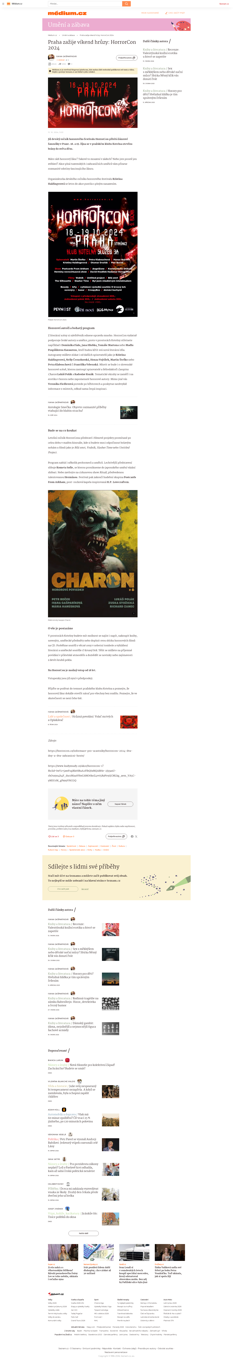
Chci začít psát (177, 13)
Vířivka (164, 1331)
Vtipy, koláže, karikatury (63, 1214)
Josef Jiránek (55, 1209)
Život (114, 846)
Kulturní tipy (53, 850)
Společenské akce (77, 850)
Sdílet (64, 64)
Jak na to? (85, 889)
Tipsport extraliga (101, 1310)
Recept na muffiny (124, 1307)
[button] (93, 103)
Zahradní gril (155, 1331)
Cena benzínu (130, 1327)
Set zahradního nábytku (138, 1331)
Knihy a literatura (154, 50)
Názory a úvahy (57, 1065)
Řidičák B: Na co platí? (172, 1314)
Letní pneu (123, 1335)
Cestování (104, 846)
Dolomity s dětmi (147, 1321)
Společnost (71, 846)
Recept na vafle (123, 1317)
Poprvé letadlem (147, 1307)
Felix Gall (74, 1317)
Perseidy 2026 (118, 1327)
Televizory (144, 1335)
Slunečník (114, 1331)
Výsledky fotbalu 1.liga (102, 1307)
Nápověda (107, 1348)
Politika (53, 1139)
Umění (106, 850)
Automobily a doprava (62, 1115)
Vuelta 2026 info (77, 1303)
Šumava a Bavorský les (149, 1310)
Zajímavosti (93, 846)
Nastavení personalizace (116, 1352)
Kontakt (117, 1348)
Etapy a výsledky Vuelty (80, 1307)
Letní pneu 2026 (170, 1303)
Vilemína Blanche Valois (61, 1081)
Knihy (90, 850)
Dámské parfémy (111, 1335)
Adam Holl (54, 1110)
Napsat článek (120, 804)
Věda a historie (57, 1086)
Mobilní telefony (80, 1335)
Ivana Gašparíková (66, 56)
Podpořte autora (125, 58)
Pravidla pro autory (147, 1348)
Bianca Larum (55, 1060)
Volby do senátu (54, 1317)
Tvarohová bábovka (125, 1314)
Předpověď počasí (104, 1327)
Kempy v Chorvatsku (149, 1303)
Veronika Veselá (57, 1135)
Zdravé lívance (123, 1310)
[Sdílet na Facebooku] (132, 836)
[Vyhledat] (126, 3)
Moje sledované (150, 13)
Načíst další (83, 1233)
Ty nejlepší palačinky (125, 1303)
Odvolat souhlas (165, 1348)
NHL (96, 1321)
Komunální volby (54, 1321)
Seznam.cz (224, 4)
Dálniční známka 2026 (172, 1307)
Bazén (79, 1331)
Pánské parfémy (170, 1335)
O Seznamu (75, 1348)
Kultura (122, 846)
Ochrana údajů (129, 1348)
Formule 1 (98, 1317)
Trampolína (103, 1331)
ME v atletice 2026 (101, 1314)
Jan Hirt (74, 1310)
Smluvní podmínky (92, 1348)
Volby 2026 (52, 1303)
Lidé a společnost (59, 717)
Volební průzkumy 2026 (57, 1307)
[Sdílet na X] (136, 836)
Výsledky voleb (53, 1310)
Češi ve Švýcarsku (147, 1314)
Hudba (98, 850)
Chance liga (99, 1303)
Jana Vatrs (54, 1159)
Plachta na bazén (91, 1331)
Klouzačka (123, 1331)
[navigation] (3, 4)
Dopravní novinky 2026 (173, 1310)
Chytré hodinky (156, 1335)
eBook (54, 64)
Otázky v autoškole (171, 1317)
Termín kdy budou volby (57, 1314)
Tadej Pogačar (77, 1314)
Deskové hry (134, 1335)
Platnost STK (169, 1321)
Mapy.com (91, 1327)
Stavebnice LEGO (95, 1335)
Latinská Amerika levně (150, 1317)
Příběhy (53, 1189)
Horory (64, 850)
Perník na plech (123, 1321)
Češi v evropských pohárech (149, 1327)
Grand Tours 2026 (78, 1321)
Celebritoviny (56, 1184)
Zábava (82, 846)
